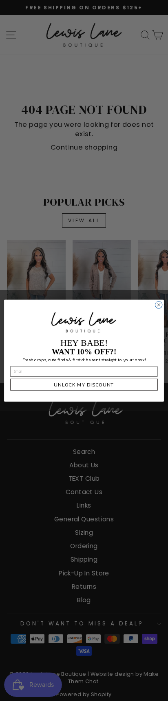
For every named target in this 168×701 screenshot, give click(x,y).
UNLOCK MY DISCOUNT (84, 384)
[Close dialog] (158, 304)
